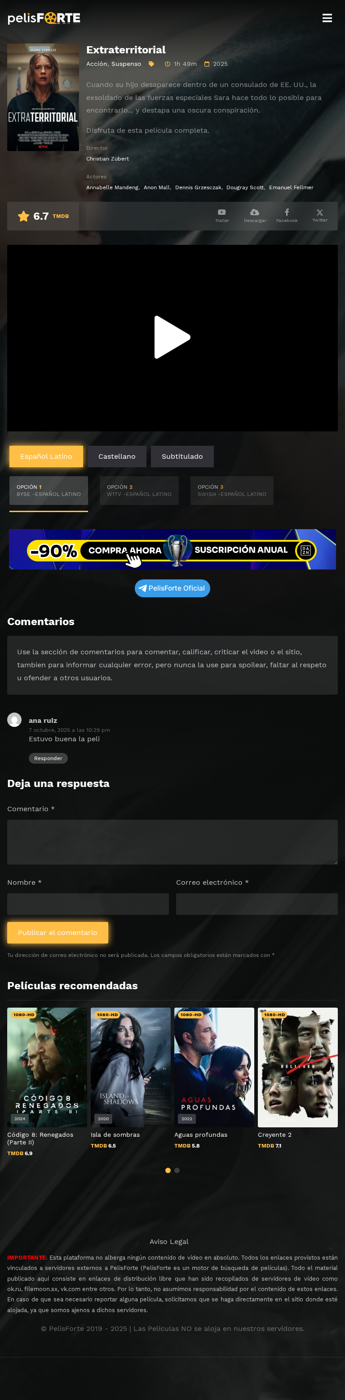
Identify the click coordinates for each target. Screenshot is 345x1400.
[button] (168, 1170)
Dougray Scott (245, 187)
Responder (48, 758)
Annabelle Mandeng (112, 187)
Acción (96, 63)
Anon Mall (157, 187)
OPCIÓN (49, 490)
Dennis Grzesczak (198, 187)
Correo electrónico (212, 882)
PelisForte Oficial (177, 588)
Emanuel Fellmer (291, 187)
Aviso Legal (169, 1241)
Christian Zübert (107, 159)
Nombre (24, 882)
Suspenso (126, 63)
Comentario (31, 808)
